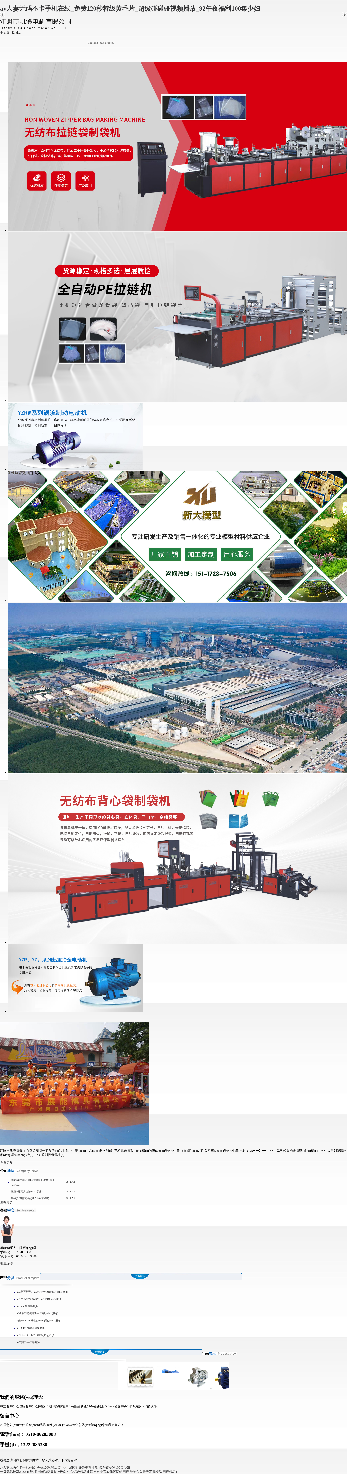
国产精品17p (171, 1471)
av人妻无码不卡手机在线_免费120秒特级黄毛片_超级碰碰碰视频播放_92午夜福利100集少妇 (130, 8)
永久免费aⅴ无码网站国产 (111, 1471)
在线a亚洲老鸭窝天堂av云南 (46, 1471)
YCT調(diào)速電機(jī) (28, 1342)
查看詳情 (6, 1263)
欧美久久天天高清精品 (146, 1471)
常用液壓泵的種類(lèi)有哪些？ (27, 1191)
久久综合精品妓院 (80, 1471)
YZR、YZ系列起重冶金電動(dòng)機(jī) (42, 1291)
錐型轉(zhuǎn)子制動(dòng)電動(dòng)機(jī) (39, 1320)
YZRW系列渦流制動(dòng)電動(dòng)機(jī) (39, 1299)
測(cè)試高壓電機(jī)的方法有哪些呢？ (31, 1198)
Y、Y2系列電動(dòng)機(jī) (31, 1327)
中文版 (5, 32)
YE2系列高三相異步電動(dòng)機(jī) (35, 1335)
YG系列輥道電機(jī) (27, 1306)
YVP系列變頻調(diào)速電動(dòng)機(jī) (37, 1313)
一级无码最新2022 (13, 1471)
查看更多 (6, 1162)
